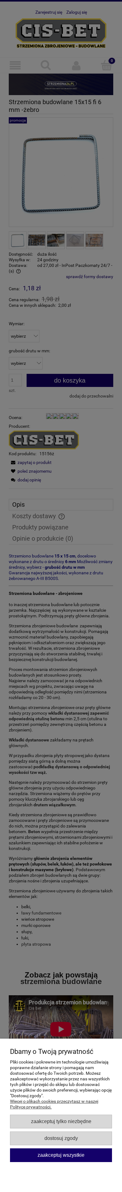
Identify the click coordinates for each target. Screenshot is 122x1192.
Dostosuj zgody (61, 1138)
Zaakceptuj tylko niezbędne (61, 1121)
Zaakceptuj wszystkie (61, 1155)
